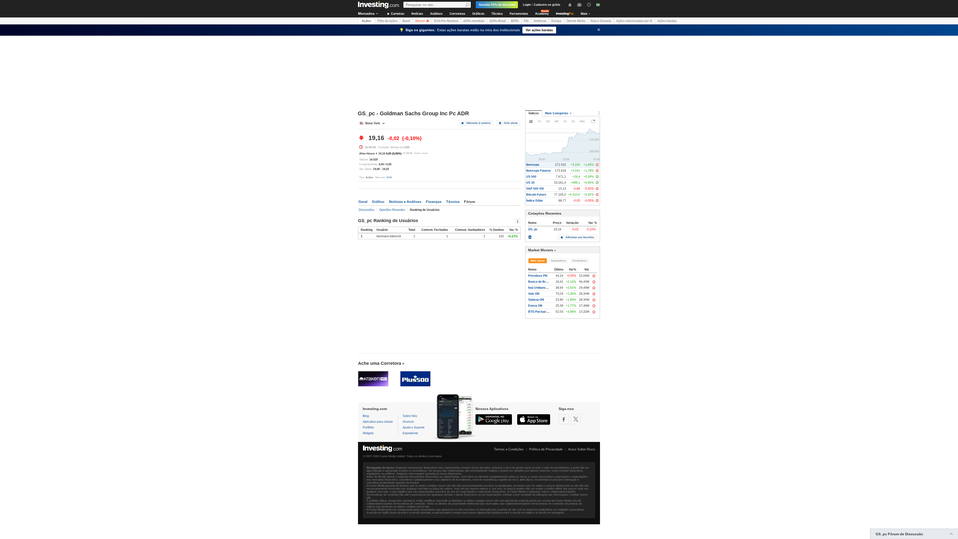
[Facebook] (564, 419)
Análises (436, 13)
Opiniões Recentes (392, 210)
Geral (363, 202)
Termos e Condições (509, 449)
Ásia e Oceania (601, 21)
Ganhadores (558, 260)
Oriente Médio (576, 21)
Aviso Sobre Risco (581, 449)
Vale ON (533, 293)
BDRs (515, 21)
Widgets (368, 433)
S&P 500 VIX (535, 188)
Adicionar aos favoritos (580, 237)
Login (527, 4)
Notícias (417, 13)
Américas (540, 21)
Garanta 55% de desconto (497, 4)
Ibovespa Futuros (538, 170)
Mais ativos (538, 260)
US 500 (531, 176)
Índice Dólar (534, 200)
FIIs (526, 21)
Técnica (497, 13)
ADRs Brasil (497, 21)
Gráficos (478, 13)
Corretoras (457, 13)
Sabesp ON (536, 299)
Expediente (410, 433)
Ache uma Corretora (379, 363)
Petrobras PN (537, 275)
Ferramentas (519, 13)
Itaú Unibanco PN (540, 287)
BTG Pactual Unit (540, 311)
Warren (420, 21)
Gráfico (378, 202)
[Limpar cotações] (530, 236)
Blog (366, 416)
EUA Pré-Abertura (446, 21)
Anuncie (408, 421)
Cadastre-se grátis (547, 4)
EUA (389, 177)
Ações (366, 21)
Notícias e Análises (405, 202)
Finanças (434, 202)
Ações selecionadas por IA (634, 21)
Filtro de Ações (387, 21)
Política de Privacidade (546, 449)
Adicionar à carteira (478, 123)
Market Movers (540, 250)
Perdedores (580, 260)
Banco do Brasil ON (542, 281)
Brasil (406, 21)
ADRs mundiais (473, 21)
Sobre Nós (410, 416)
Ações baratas (667, 21)
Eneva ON (535, 305)
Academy (542, 13)
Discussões (366, 210)
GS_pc (533, 229)
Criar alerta (511, 123)
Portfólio (368, 427)
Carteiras (397, 13)
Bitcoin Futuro (536, 194)
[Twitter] (576, 419)
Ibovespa (532, 164)
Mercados (366, 13)
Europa (556, 21)
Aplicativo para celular (378, 421)
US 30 (530, 182)
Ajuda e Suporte (414, 427)
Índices (534, 113)
